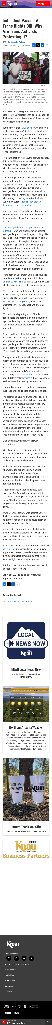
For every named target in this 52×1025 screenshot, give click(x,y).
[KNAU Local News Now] (26, 640)
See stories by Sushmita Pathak (17, 601)
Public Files (9, 975)
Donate (43, 4)
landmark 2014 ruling (13, 281)
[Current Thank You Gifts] (26, 789)
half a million (9, 549)
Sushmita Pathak (17, 42)
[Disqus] (26, 900)
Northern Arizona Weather (26, 727)
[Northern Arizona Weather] (26, 704)
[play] (3, 1022)
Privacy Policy (10, 970)
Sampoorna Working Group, (16, 301)
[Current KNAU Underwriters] (26, 849)
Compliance (10, 986)
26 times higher (24, 374)
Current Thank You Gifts (25, 827)
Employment (10, 981)
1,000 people (27, 127)
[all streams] (48, 1022)
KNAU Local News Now (26, 670)
